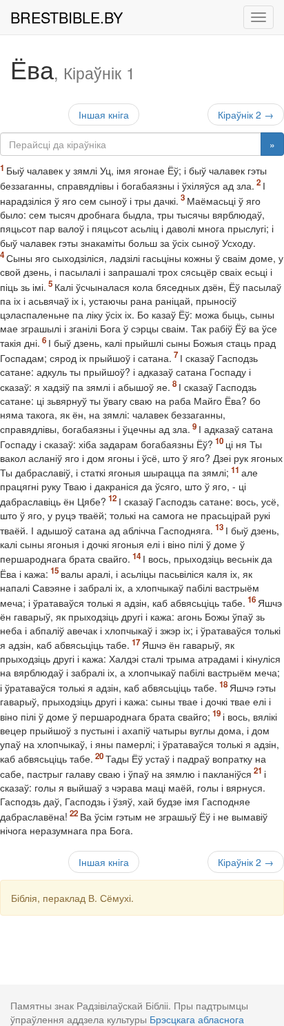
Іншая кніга (104, 114)
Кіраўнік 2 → (246, 114)
